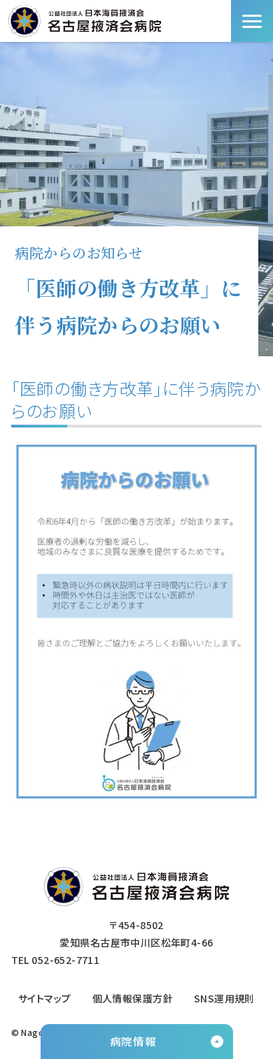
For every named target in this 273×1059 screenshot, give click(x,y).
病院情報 (133, 1041)
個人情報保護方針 (132, 998)
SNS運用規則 (224, 998)
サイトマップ (44, 998)
